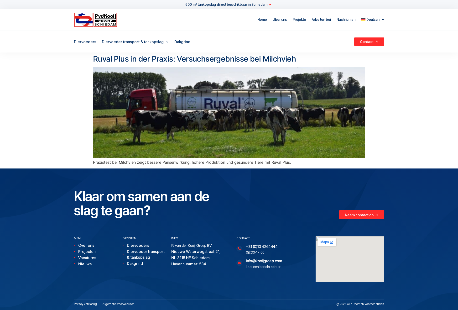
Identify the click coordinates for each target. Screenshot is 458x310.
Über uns (280, 19)
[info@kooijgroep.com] (239, 263)
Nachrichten (346, 19)
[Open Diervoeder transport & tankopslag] (167, 42)
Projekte (299, 19)
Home (262, 19)
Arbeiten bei (321, 19)
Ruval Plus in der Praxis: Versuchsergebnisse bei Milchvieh (194, 58)
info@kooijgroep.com (264, 260)
